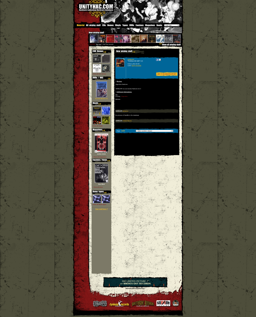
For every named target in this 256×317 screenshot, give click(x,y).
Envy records (136, 65)
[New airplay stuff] (87, 34)
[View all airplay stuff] (170, 45)
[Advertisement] (146, 153)
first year (98, 44)
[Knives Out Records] (135, 286)
